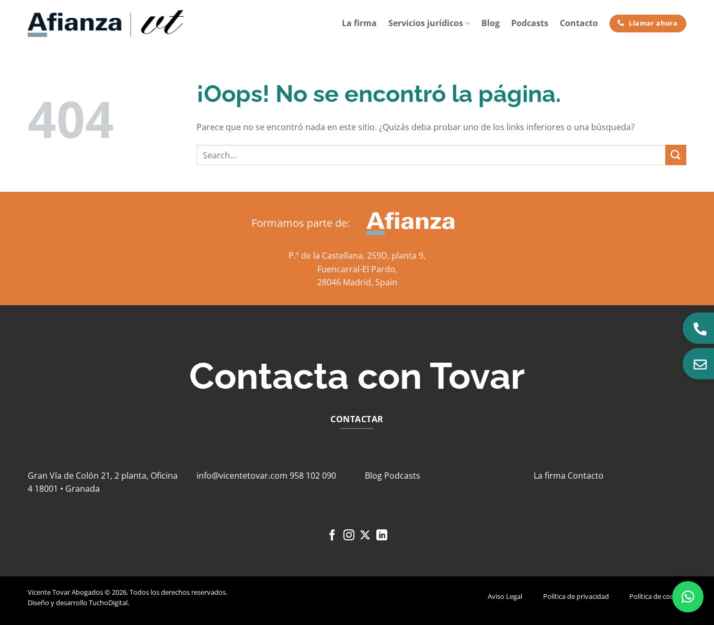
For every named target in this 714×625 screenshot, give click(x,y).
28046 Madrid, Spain (357, 282)
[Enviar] (675, 155)
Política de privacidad (576, 596)
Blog (490, 23)
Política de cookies (657, 596)
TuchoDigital (108, 602)
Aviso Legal (505, 596)
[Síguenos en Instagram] (348, 536)
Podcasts (529, 23)
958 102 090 (313, 475)
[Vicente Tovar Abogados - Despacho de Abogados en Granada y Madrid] (106, 23)
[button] (688, 596)
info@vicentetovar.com (242, 475)
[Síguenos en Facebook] (332, 536)
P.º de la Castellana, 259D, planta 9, (357, 255)
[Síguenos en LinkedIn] (381, 536)
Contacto (579, 23)
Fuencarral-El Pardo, (357, 269)
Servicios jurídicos (425, 23)
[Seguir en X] (365, 536)
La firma (359, 23)
